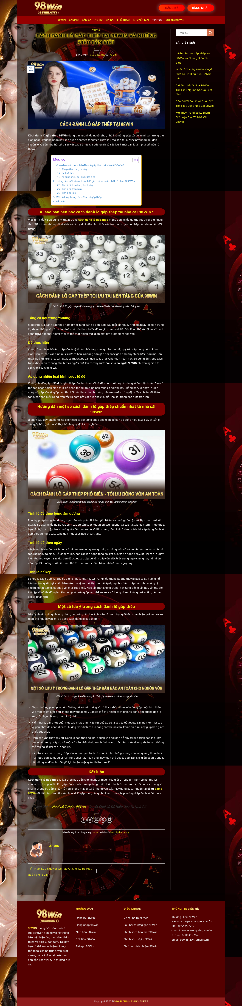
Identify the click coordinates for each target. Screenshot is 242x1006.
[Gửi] (210, 32)
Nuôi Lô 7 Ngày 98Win (69, 806)
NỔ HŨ (99, 19)
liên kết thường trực (120, 832)
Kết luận (60, 201)
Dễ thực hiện (68, 173)
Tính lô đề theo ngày (72, 189)
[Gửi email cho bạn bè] (97, 820)
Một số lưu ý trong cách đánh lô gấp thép (79, 196)
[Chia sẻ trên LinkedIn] (109, 820)
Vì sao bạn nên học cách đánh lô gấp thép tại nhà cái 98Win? (90, 165)
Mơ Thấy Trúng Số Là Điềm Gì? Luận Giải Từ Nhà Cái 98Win (193, 117)
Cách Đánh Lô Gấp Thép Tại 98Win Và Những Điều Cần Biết (193, 58)
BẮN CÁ (86, 19)
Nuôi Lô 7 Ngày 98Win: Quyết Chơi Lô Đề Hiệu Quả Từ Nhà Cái (194, 74)
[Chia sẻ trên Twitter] (90, 820)
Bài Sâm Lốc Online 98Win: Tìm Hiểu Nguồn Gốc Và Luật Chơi (194, 90)
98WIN (62, 19)
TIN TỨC (157, 19)
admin (113, 55)
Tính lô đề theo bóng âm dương (77, 185)
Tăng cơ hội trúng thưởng (74, 169)
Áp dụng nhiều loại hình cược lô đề (78, 177)
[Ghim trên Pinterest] (103, 820)
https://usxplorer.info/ (198, 921)
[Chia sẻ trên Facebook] (84, 820)
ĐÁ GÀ (110, 19)
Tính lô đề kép (69, 193)
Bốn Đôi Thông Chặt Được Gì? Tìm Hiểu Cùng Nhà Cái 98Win (195, 104)
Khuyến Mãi (141, 19)
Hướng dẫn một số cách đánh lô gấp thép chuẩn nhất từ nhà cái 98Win (95, 181)
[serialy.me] (48, 8)
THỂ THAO (123, 19)
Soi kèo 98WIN (175, 19)
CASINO (74, 19)
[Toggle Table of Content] (134, 160)
